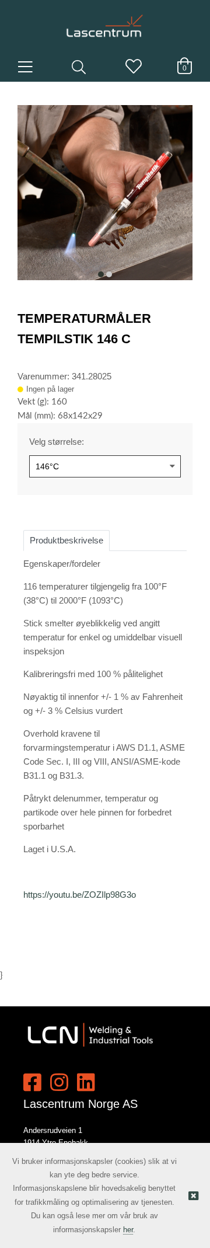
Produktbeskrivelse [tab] (66, 540)
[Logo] (105, 20)
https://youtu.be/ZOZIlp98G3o (79, 895)
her (128, 1229)
